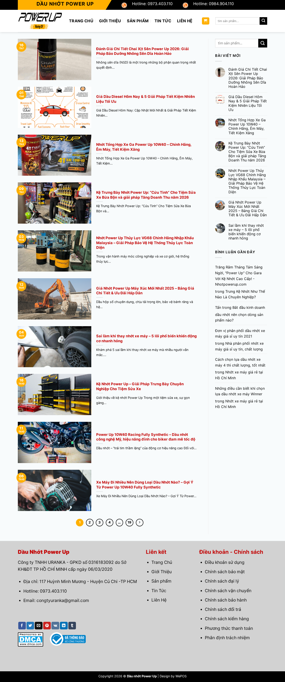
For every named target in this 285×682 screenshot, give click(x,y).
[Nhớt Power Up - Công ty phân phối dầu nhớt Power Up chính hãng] (40, 21)
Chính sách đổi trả (223, 609)
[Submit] (263, 21)
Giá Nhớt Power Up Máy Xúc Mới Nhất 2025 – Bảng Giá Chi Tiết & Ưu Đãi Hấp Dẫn (247, 208)
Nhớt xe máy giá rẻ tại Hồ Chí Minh (239, 375)
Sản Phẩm (138, 21)
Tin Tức (163, 21)
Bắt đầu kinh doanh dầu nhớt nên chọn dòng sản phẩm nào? (240, 313)
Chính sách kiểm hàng (227, 618)
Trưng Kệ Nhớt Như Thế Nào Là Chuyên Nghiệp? (240, 294)
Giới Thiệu (110, 21)
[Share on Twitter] (30, 625)
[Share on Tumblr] (72, 625)
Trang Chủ (81, 21)
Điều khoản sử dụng (224, 562)
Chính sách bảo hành (226, 600)
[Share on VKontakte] (55, 625)
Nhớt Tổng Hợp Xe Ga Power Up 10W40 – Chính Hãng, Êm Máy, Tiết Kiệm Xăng (247, 126)
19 (129, 522)
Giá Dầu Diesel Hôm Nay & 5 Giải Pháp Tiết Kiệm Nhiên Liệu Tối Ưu (247, 103)
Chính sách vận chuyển (228, 590)
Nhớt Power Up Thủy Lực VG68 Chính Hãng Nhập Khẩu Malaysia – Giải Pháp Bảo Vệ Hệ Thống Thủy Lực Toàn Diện (247, 181)
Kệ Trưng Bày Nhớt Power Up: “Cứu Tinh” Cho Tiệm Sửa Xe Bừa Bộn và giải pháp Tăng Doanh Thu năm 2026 (247, 152)
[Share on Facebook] (22, 625)
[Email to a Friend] (38, 625)
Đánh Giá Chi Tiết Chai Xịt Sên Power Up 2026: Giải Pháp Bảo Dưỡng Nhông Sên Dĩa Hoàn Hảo (247, 78)
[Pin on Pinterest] (47, 625)
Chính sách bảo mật (225, 571)
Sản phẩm (161, 581)
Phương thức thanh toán (229, 628)
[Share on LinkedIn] (63, 625)
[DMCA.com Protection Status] (30, 639)
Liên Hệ (184, 21)
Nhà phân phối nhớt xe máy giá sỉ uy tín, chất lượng (239, 346)
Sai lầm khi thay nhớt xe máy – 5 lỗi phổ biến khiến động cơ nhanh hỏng (246, 232)
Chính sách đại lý (222, 581)
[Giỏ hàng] (205, 21)
